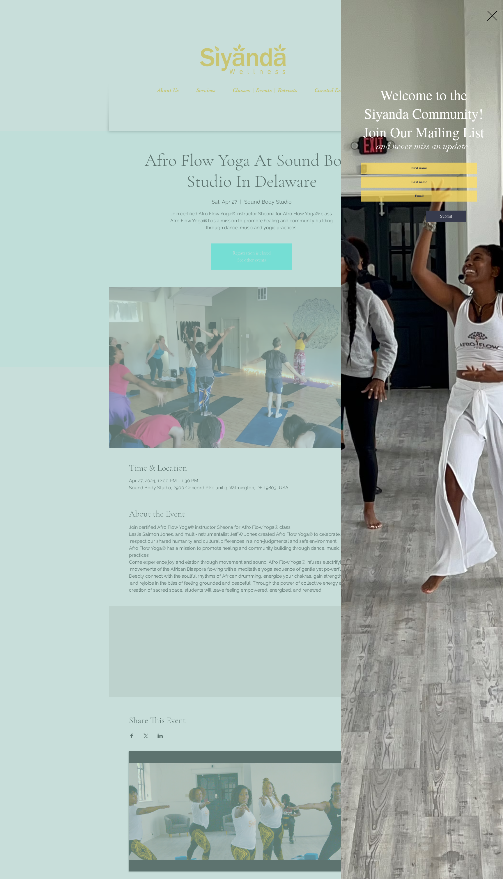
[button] (492, 16)
